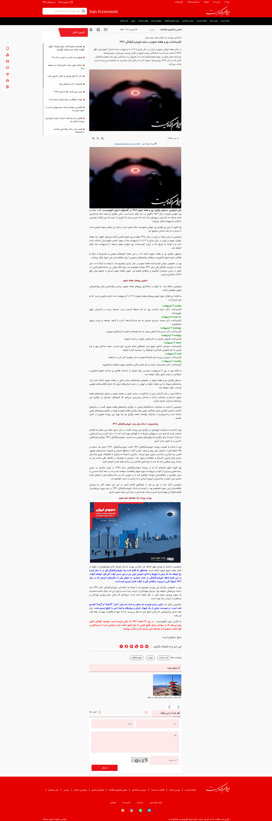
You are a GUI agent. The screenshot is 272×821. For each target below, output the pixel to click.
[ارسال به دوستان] (105, 29)
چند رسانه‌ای (124, 21)
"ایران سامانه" (48, 819)
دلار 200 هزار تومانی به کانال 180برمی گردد (64, 76)
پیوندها (206, 2)
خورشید (150, 657)
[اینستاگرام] (131, 810)
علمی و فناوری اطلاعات (171, 21)
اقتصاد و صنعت (201, 21)
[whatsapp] (135, 647)
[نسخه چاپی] (91, 29)
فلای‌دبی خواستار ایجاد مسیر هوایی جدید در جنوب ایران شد (64, 109)
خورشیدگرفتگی (136, 657)
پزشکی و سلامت (143, 21)
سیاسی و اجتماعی (188, 21)
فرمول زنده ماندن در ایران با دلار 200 (67, 57)
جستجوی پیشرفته (194, 2)
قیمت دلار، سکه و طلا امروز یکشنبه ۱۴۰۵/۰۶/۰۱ (69, 131)
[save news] (98, 29)
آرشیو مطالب (179, 2)
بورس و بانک (213, 21)
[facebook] (120, 647)
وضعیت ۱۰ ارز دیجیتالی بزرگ (70, 84)
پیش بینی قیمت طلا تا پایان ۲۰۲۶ (68, 91)
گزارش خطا (93, 712)
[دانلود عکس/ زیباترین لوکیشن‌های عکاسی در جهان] (167, 684)
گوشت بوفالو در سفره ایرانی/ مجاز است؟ (65, 99)
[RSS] (123, 810)
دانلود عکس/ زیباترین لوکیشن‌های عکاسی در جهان (164, 697)
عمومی (152, 29)
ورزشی (133, 21)
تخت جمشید (163, 657)
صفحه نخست (225, 21)
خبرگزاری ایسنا (169, 637)
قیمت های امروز (156, 802)
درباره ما (227, 2)
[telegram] (148, 647)
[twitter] (140, 647)
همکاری (113, 802)
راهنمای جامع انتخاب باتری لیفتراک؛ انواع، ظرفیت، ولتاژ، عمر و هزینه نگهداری (66, 48)
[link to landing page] (218, 11)
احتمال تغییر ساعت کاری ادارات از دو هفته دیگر (66, 67)
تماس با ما (216, 2)
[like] (146, 712)
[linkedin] (130, 647)
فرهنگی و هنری (156, 21)
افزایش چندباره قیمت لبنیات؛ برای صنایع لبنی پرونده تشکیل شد (64, 120)
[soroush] (125, 647)
